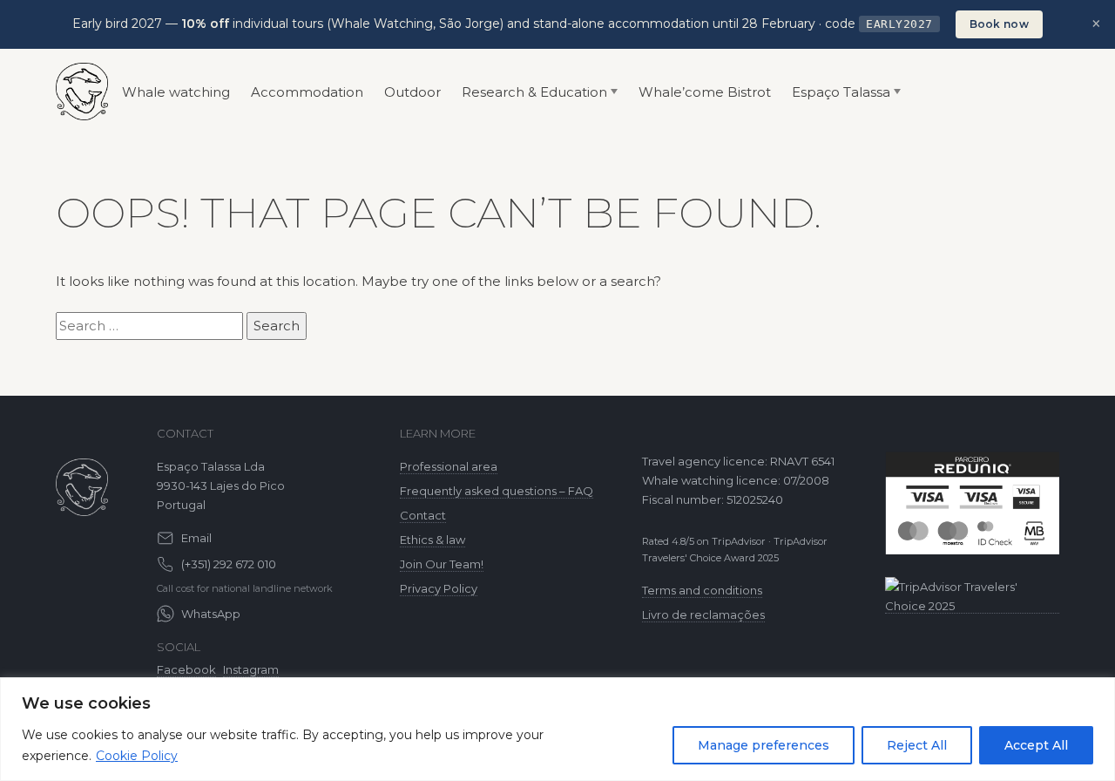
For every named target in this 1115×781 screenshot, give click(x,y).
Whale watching (176, 92)
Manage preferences (763, 745)
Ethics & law (432, 540)
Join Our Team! (441, 564)
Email (196, 538)
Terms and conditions (702, 590)
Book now (999, 24)
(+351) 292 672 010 (228, 564)
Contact (423, 515)
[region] (557, 729)
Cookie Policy (137, 756)
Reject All (917, 745)
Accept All (1036, 745)
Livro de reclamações (703, 614)
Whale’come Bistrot (705, 92)
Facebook (186, 669)
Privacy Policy (438, 588)
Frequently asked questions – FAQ (496, 491)
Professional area (448, 466)
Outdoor (412, 92)
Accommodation (307, 92)
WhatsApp (210, 614)
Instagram (251, 669)
